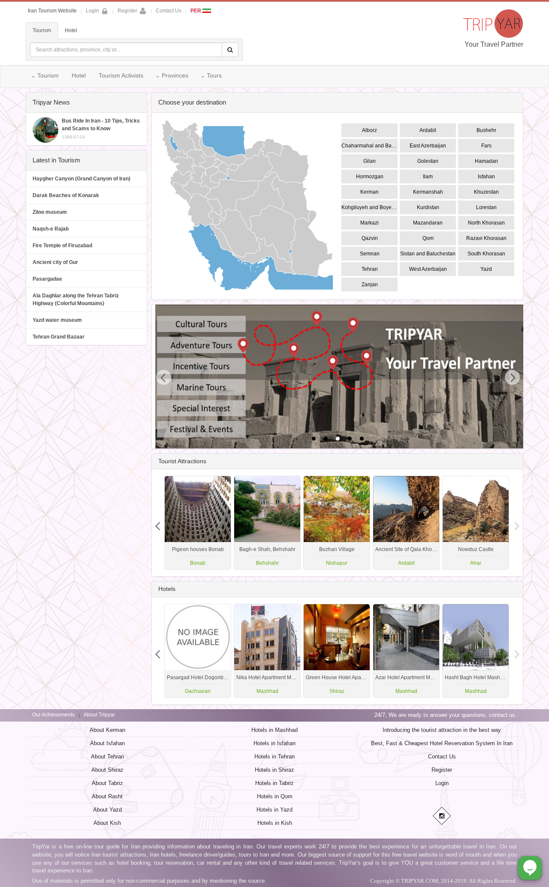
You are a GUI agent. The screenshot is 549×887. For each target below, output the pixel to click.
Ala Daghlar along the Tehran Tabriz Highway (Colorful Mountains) (76, 299)
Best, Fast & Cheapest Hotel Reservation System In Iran (442, 743)
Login (442, 783)
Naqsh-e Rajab (51, 229)
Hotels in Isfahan (274, 743)
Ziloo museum (50, 212)
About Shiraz (107, 770)
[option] (475, 523)
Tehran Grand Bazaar (58, 337)
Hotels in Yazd (274, 809)
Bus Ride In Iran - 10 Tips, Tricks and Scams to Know (101, 128)
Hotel (71, 30)
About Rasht (107, 796)
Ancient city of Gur (55, 262)
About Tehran (107, 756)
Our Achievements (53, 715)
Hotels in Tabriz (274, 783)
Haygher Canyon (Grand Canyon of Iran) (81, 179)
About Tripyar (99, 715)
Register (127, 11)
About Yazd (107, 809)
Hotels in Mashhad (274, 730)
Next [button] (158, 522)
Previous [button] (517, 522)
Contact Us (168, 11)
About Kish (107, 823)
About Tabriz (107, 783)
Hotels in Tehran (274, 756)
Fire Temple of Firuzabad (62, 246)
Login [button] (92, 11)
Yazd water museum (57, 320)
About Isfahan (107, 743)
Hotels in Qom (275, 796)
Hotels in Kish (274, 823)
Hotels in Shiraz (274, 770)
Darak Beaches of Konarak (66, 195)
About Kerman (107, 730)
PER (196, 11)
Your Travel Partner (494, 44)
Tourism (42, 30)
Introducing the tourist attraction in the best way (442, 730)
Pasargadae (47, 279)
